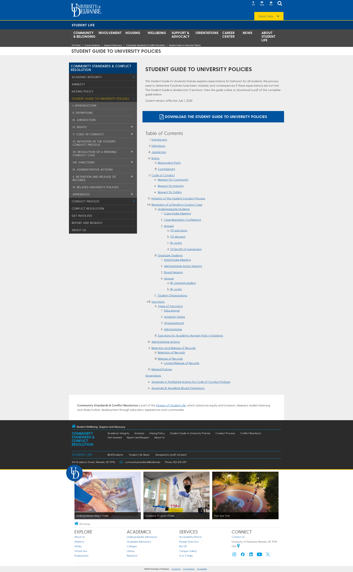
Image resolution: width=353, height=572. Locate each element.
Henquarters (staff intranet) (170, 454)
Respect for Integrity (171, 185)
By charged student (183, 283)
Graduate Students (170, 255)
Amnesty (78, 84)
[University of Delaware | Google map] (238, 546)
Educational (172, 310)
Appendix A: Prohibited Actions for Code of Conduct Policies (190, 381)
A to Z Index (186, 555)
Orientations (206, 33)
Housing (132, 33)
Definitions (158, 145)
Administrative (173, 329)
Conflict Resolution (88, 208)
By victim (176, 242)
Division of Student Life (171, 405)
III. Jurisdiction (84, 119)
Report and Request (87, 222)
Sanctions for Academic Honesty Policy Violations (190, 335)
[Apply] (262, 3)
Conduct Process (85, 201)
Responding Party (169, 162)
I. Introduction (84, 105)
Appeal (169, 226)
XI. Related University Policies (96, 187)
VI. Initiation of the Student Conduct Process (94, 143)
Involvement (110, 33)
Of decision (178, 236)
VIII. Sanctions (84, 162)
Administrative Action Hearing (183, 266)
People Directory (189, 541)
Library (131, 551)
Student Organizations (172, 295)
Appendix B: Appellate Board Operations (177, 388)
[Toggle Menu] (133, 77)
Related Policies (161, 369)
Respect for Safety (170, 192)
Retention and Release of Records (173, 348)
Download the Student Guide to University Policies (215, 116)
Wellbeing (156, 33)
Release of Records (170, 358)
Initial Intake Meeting (177, 259)
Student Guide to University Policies (185, 45)
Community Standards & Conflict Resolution (145, 45)
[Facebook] (242, 555)
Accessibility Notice (190, 536)
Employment (81, 555)
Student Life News (139, 454)
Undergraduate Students (174, 209)
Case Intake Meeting (177, 213)
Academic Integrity (87, 77)
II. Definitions (83, 112)
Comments (176, 569)
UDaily (78, 546)
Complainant (166, 169)
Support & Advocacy (181, 34)
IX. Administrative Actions (93, 169)
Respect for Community (173, 179)
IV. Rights (80, 127)
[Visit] (253, 3)
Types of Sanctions (170, 306)
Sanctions (158, 301)
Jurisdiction (158, 152)
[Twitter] (267, 555)
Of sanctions (178, 230)
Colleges (132, 546)
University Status (174, 316)
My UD (183, 546)
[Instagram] (234, 555)
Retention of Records (171, 352)
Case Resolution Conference (182, 219)
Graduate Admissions (139, 541)
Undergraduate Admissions (142, 536)
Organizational (174, 323)
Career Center (228, 34)
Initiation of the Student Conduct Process (178, 198)
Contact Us (238, 536)
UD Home (76, 45)
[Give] (271, 3)
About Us (79, 230)
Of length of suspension (186, 249)
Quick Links (265, 16)
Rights (155, 158)
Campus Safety (188, 551)
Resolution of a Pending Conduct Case (176, 204)
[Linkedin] (251, 555)
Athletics (79, 541)
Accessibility (202, 569)
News (247, 33)
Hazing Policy (83, 91)
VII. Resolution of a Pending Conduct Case (95, 153)
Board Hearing (173, 272)
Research (132, 555)
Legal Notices (189, 569)
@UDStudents (115, 454)
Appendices (81, 194)
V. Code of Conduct (88, 134)
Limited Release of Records (181, 363)
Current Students (92, 45)
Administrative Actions (165, 341)
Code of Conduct (163, 175)
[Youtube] (259, 555)
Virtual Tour (80, 551)
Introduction (159, 139)
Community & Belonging (84, 34)
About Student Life (268, 36)
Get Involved (82, 215)
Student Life (83, 25)
